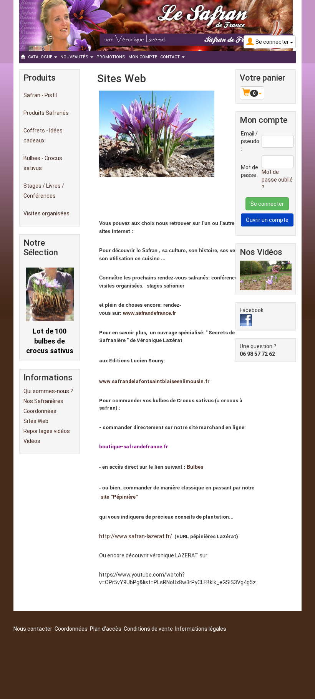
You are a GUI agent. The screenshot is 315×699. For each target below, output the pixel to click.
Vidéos (31, 441)
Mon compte (142, 57)
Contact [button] (170, 57)
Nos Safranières (43, 401)
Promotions (110, 57)
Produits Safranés (46, 113)
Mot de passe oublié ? (277, 179)
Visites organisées (46, 213)
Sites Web (35, 421)
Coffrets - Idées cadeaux (43, 135)
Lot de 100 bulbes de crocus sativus (49, 341)
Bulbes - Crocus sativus (42, 163)
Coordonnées (39, 411)
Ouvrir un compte (267, 220)
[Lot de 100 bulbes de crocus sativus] (50, 294)
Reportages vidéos (46, 431)
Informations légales (200, 629)
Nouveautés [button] (75, 57)
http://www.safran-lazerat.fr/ (135, 536)
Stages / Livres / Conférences (43, 191)
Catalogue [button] (40, 57)
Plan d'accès (105, 629)
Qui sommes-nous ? (48, 391)
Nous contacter (32, 629)
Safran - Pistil (40, 95)
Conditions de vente (148, 629)
